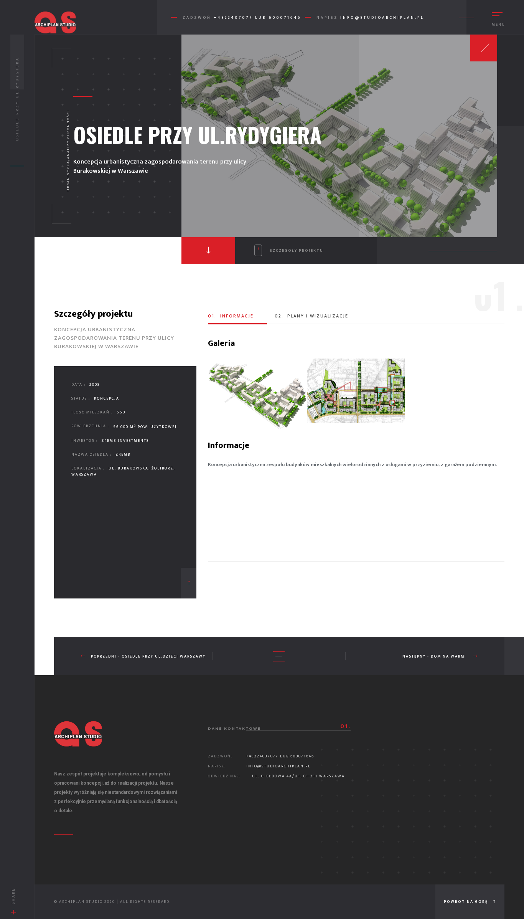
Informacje (231, 316)
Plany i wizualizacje (311, 316)
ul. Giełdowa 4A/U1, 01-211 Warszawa (298, 776)
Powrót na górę (466, 902)
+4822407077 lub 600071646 (257, 18)
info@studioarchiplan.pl (382, 18)
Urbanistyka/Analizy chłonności (68, 151)
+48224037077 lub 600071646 (280, 756)
